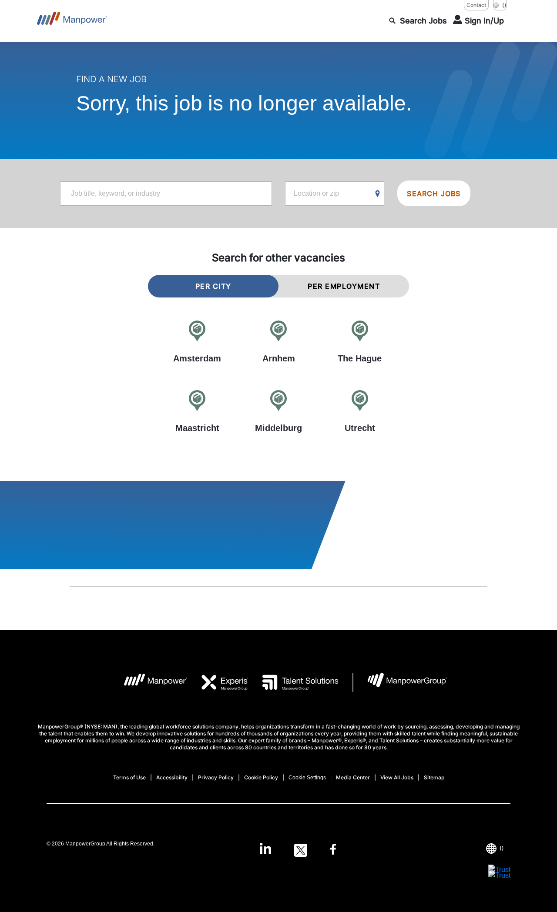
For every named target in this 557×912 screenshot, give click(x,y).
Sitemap (434, 777)
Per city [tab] (213, 286)
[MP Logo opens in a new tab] (149, 682)
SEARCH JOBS (433, 193)
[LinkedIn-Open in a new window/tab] (265, 849)
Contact (476, 5)
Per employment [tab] (344, 286)
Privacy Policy (216, 777)
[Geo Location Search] (378, 194)
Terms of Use (129, 777)
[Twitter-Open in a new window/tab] (300, 850)
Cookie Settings (307, 777)
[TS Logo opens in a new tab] (293, 682)
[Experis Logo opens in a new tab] (218, 682)
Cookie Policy (261, 777)
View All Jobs (396, 777)
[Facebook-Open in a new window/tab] (333, 850)
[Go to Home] (72, 20)
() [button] (504, 5)
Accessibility (172, 777)
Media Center (353, 777)
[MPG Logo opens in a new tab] (400, 682)
